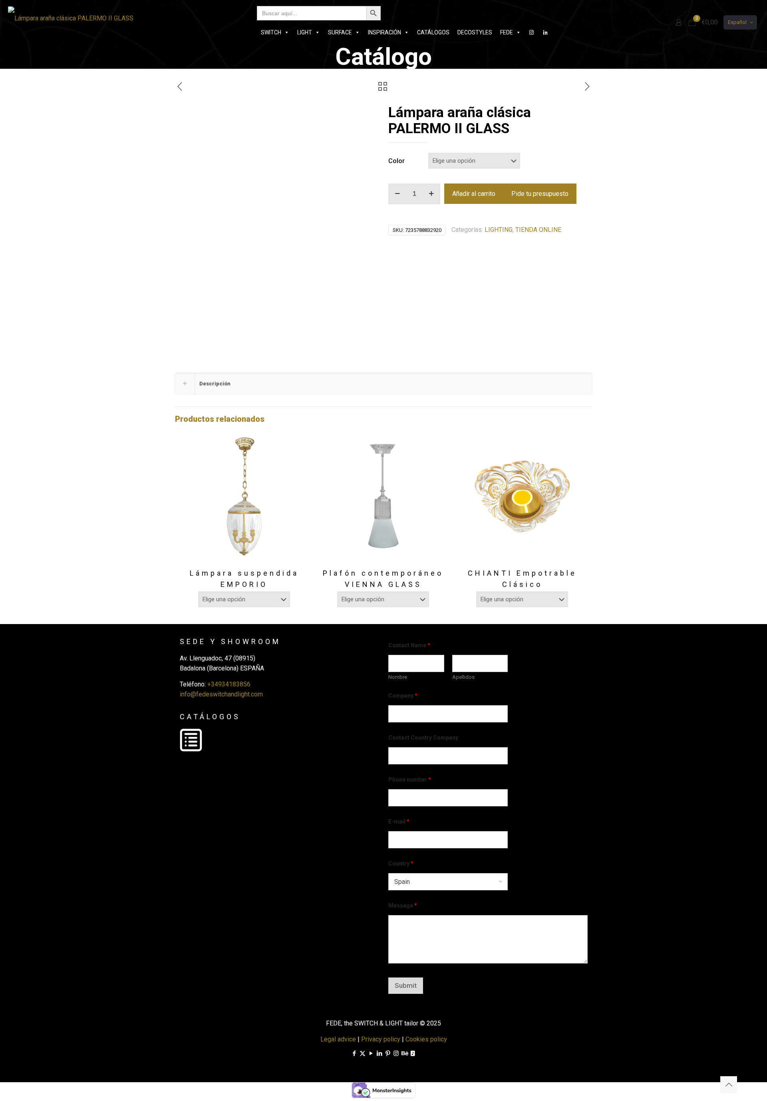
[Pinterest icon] (388, 1053)
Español (737, 22)
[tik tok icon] (413, 1053)
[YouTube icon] (371, 1053)
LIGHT (304, 32)
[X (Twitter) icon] (363, 1053)
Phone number (409, 779)
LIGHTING (499, 229)
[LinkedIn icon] (379, 1053)
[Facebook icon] (354, 1053)
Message (402, 905)
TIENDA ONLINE (538, 229)
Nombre (397, 677)
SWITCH (271, 32)
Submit (406, 985)
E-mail (398, 821)
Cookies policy (426, 1039)
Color (396, 161)
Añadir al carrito (473, 193)
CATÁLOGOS (433, 32)
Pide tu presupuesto (539, 193)
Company (402, 695)
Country (400, 863)
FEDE (506, 32)
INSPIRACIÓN (384, 32)
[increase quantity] (431, 193)
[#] (531, 32)
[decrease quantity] (397, 193)
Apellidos (463, 677)
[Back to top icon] (728, 1084)
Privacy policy (380, 1039)
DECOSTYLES (474, 32)
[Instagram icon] (396, 1053)
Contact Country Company (423, 737)
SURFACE (340, 32)
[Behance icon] (404, 1053)
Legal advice (338, 1039)
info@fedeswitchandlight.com (221, 694)
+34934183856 (228, 684)
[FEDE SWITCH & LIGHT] (70, 18)
